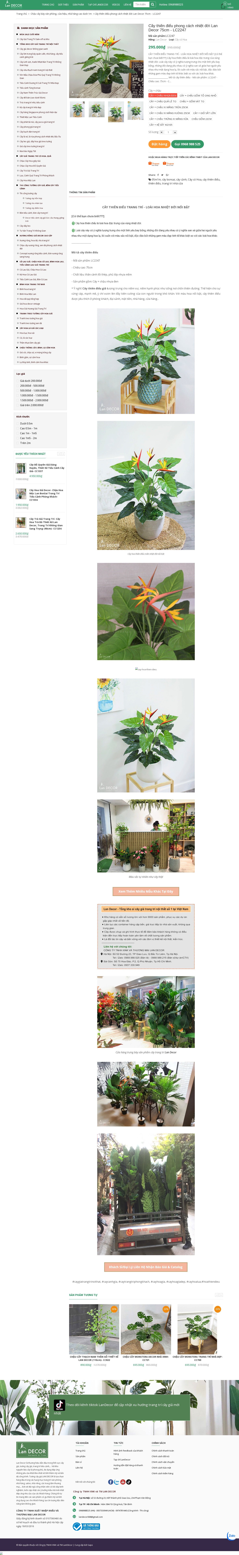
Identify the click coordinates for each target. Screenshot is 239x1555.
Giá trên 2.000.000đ (31, 405)
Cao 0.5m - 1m (28, 428)
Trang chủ (80, 1450)
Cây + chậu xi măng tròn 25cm (168, 107)
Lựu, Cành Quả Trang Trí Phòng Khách (37, 175)
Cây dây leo (25, 225)
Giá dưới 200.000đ (31, 381)
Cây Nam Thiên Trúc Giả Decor (34, 92)
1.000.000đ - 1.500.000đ (34, 395)
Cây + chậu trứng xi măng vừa (168, 118)
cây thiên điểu (211, 179)
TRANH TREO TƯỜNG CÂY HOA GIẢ (36, 313)
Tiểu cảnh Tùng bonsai (30, 88)
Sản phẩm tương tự (83, 1295)
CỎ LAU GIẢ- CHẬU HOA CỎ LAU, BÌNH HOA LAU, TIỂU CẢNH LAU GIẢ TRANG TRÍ (42, 263)
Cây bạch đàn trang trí (30, 131)
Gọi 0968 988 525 (187, 144)
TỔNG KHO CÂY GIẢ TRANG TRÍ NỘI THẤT (39, 44)
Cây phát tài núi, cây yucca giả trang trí (37, 122)
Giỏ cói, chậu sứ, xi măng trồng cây (35, 352)
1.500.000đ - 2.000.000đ (34, 400)
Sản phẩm (78, 4)
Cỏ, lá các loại (26, 337)
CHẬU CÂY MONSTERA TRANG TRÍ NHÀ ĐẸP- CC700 (198, 1358)
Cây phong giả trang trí (30, 126)
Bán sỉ (79, 1462)
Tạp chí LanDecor (98, 4)
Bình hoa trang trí (28, 289)
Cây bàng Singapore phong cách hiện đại (38, 112)
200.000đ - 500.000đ (32, 385)
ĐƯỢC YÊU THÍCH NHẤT (31, 453)
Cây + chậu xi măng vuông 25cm (169, 113)
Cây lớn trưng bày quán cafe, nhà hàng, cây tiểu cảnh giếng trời (41, 55)
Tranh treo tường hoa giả (31, 318)
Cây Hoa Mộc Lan (27, 180)
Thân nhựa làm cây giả (30, 342)
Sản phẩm (80, 1456)
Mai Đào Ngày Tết (28, 151)
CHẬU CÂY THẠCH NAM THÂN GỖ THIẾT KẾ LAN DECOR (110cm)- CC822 (94, 1358)
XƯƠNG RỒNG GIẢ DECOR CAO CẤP (36, 235)
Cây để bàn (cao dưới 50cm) (32, 97)
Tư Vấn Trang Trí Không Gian (33, 230)
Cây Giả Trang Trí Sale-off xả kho (34, 39)
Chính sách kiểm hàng (162, 1473)
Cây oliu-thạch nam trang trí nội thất (36, 70)
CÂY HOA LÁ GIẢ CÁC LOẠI (32, 328)
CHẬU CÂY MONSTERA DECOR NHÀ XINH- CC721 (146, 1358)
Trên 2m (25, 443)
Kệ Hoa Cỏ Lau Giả (28, 274)
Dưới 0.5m (26, 423)
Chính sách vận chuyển (163, 1462)
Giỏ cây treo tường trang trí (32, 146)
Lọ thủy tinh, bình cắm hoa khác (34, 362)
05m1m (156, 179)
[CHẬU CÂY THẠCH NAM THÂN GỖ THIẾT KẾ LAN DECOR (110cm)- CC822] (94, 1329)
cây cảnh (181, 179)
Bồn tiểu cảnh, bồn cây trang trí (34, 212)
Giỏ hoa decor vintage (30, 303)
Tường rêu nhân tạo (34, 203)
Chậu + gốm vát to (192, 101)
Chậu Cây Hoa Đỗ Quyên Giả (33, 165)
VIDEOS (116, 4)
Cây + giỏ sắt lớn (204, 113)
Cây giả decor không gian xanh (34, 49)
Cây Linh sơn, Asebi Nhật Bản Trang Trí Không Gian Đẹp (40, 64)
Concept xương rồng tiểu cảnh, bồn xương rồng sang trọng (41, 255)
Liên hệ (79, 1467)
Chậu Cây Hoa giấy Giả (30, 161)
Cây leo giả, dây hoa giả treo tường (36, 141)
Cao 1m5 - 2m (28, 438)
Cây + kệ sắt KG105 (160, 124)
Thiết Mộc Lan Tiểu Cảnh (31, 117)
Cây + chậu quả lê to (162, 101)
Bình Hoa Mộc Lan (28, 294)
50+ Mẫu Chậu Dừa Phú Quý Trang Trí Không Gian (40, 77)
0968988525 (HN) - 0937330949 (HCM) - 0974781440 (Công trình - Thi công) (113, 1510)
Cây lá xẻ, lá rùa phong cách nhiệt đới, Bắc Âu (40, 136)
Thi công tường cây (28, 193)
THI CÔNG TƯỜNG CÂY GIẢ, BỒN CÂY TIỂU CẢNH (39, 187)
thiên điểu (154, 183)
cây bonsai (168, 179)
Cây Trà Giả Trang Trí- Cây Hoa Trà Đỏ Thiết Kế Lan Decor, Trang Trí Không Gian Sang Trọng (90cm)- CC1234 (46, 523)
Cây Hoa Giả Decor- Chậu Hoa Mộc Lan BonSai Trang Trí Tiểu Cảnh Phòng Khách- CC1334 (46, 495)
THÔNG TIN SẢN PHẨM (82, 192)
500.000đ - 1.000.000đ (33, 390)
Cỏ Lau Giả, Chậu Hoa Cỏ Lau (33, 269)
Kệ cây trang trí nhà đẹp (30, 107)
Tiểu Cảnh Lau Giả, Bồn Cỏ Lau (33, 279)
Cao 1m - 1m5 (28, 433)
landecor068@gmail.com (91, 1516)
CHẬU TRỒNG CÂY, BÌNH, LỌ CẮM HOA (37, 347)
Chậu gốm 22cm (202, 118)
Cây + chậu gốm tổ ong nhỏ (198, 95)
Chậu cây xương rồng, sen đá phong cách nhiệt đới (41, 247)
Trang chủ (48, 4)
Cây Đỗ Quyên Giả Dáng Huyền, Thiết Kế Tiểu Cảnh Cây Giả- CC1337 (46, 468)
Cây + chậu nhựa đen (162, 95)
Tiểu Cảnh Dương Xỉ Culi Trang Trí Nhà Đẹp (39, 83)
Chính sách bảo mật (161, 1467)
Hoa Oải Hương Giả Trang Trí (33, 308)
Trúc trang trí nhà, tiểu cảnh (32, 102)
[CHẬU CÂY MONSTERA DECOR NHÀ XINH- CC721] (146, 1329)
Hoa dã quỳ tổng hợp (29, 299)
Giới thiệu (63, 4)
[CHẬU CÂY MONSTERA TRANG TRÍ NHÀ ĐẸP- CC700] (198, 1329)
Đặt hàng (159, 144)
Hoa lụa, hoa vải (27, 333)
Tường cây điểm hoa (34, 208)
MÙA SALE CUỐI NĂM (29, 34)
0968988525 (175, 4)
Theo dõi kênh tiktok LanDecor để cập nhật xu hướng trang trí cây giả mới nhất (116, 1409)
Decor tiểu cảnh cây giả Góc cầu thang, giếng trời (44, 219)
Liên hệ (127, 4)
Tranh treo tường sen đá (31, 323)
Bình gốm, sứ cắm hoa (30, 357)
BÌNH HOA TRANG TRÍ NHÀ (32, 284)
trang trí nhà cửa (172, 183)
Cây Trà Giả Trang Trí (29, 170)
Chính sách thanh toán (163, 1450)
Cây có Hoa (194, 179)
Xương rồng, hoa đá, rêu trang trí (34, 240)
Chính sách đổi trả (160, 1456)
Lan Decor (170, 1052)
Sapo (90, 1544)
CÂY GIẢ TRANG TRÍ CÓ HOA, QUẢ (35, 156)
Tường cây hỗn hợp (33, 198)
